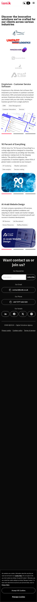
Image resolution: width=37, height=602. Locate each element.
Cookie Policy (18, 575)
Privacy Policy (5, 585)
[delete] (24, 3)
